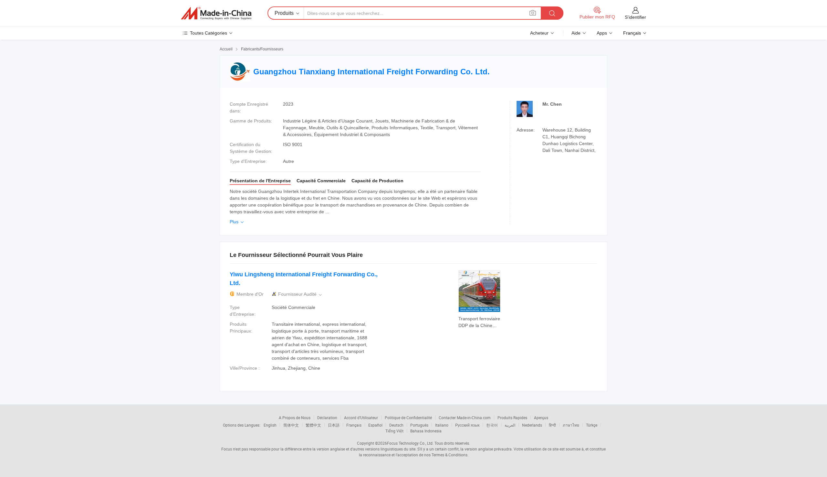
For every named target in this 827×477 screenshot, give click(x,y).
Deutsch (396, 425)
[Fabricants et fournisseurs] (216, 13)
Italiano (441, 425)
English (270, 425)
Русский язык (467, 425)
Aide (576, 33)
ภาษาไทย (571, 425)
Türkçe (591, 425)
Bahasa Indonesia (426, 430)
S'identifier (635, 17)
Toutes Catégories (208, 33)
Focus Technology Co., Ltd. (410, 443)
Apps (602, 33)
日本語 (334, 425)
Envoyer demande (479, 321)
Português (419, 425)
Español (375, 425)
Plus (237, 221)
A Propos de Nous (294, 417)
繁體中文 (313, 425)
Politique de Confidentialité (408, 417)
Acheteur (539, 33)
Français (353, 425)
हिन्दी (552, 425)
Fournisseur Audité (300, 294)
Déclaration (327, 417)
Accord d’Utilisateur (361, 417)
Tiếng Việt (394, 430)
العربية (510, 425)
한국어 (492, 425)
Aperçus (541, 417)
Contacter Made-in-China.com (465, 417)
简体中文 (291, 425)
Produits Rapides (512, 417)
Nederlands (532, 425)
